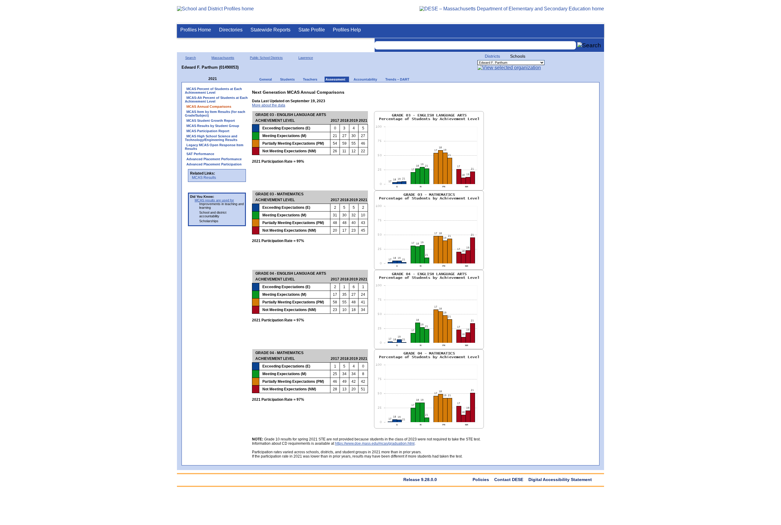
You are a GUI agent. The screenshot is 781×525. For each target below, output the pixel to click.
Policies (481, 479)
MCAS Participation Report (207, 131)
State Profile (311, 29)
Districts (492, 56)
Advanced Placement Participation (214, 164)
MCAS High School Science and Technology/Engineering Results (211, 138)
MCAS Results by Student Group (212, 126)
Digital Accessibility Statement (560, 479)
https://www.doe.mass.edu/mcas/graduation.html (375, 443)
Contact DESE (508, 479)
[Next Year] (225, 79)
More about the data (268, 105)
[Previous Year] (204, 79)
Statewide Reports (270, 29)
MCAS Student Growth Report (210, 120)
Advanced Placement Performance (214, 159)
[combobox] (475, 45)
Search (190, 58)
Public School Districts (266, 58)
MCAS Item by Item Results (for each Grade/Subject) (215, 113)
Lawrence (305, 58)
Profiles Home (195, 29)
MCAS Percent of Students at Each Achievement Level (213, 90)
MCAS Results (204, 178)
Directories (231, 29)
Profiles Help (347, 29)
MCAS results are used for (214, 200)
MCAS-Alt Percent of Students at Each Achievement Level (216, 99)
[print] (458, 90)
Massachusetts (222, 58)
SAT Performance (200, 154)
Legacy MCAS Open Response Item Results (214, 146)
